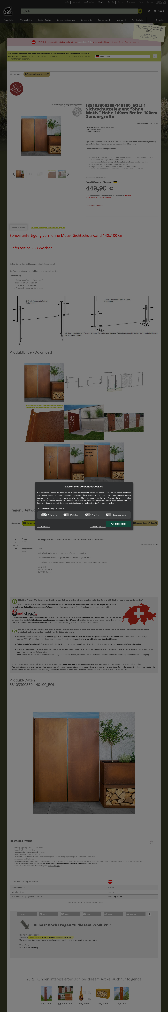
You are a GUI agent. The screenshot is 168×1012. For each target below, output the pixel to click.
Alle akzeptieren (118, 524)
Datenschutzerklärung (45, 509)
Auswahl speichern (98, 527)
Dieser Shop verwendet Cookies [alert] (84, 486)
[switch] (44, 514)
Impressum (60, 509)
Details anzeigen (43, 527)
